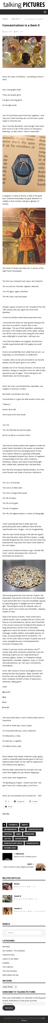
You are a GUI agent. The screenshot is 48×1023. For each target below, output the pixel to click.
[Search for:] (24, 933)
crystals (8, 834)
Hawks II (18, 908)
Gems (18, 834)
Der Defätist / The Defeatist (13, 951)
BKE (17, 31)
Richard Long (10, 848)
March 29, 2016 (21, 887)
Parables (5, 963)
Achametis (13, 825)
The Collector (7, 967)
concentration (35, 829)
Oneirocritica (32, 843)
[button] (44, 12)
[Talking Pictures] (24, 8)
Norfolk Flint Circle (13, 843)
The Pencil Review (9, 971)
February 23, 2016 (21, 899)
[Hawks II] (7, 911)
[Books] (7, 886)
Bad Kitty (6, 946)
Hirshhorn (29, 834)
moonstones (20, 839)
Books (17, 884)
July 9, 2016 (8, 31)
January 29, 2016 (21, 911)
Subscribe (9, 1008)
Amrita (25, 825)
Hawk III (17, 896)
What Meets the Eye (10, 975)
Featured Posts (8, 955)
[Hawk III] (7, 898)
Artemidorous (10, 829)
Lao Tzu (7, 839)
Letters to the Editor (10, 959)
